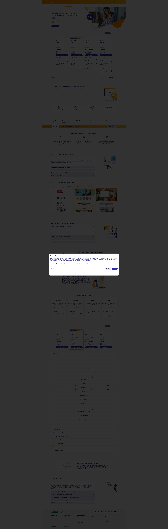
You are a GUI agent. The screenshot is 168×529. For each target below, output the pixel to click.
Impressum (116, 271)
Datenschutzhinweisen (57, 260)
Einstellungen (54, 259)
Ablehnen (86, 260)
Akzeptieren (59, 263)
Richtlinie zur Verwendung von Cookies (108, 259)
